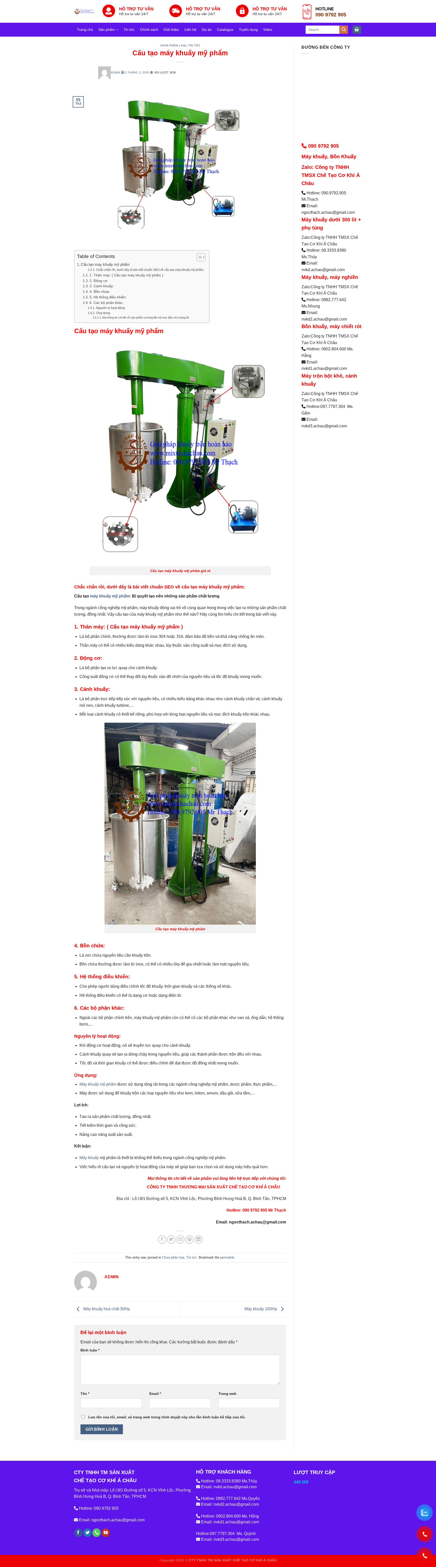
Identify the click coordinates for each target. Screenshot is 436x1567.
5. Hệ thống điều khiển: (108, 297)
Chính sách (149, 30)
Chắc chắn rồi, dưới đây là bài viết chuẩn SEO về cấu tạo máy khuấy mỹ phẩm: (150, 270)
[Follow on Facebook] (78, 1532)
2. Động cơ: (99, 281)
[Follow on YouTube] (106, 1532)
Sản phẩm (106, 30)
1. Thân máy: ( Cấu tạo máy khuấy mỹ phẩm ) (126, 275)
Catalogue (225, 30)
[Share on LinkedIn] (199, 1239)
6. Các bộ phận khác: (107, 303)
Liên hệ (190, 30)
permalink (227, 1257)
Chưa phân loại (173, 45)
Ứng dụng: (103, 313)
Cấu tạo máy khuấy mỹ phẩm (105, 264)
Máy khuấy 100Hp (261, 1309)
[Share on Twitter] (171, 1239)
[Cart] (357, 29)
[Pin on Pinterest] (189, 1239)
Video (267, 30)
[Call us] (96, 1532)
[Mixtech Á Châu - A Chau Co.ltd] (84, 11)
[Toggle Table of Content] (198, 257)
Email (155, 1394)
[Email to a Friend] (180, 1239)
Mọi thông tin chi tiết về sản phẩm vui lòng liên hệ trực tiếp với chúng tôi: (145, 317)
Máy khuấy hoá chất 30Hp (106, 1309)
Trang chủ (85, 30)
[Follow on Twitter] (87, 1532)
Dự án (207, 30)
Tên (84, 1394)
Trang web (227, 1394)
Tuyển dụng (248, 30)
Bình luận (89, 1350)
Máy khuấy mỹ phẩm (97, 1084)
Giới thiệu (171, 30)
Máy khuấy (89, 1158)
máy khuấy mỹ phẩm (110, 596)
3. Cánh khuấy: (102, 286)
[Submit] (343, 29)
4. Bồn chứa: (100, 292)
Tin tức (129, 30)
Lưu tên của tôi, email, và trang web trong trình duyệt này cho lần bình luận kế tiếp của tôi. (167, 1417)
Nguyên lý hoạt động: (110, 308)
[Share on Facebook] (162, 1239)
